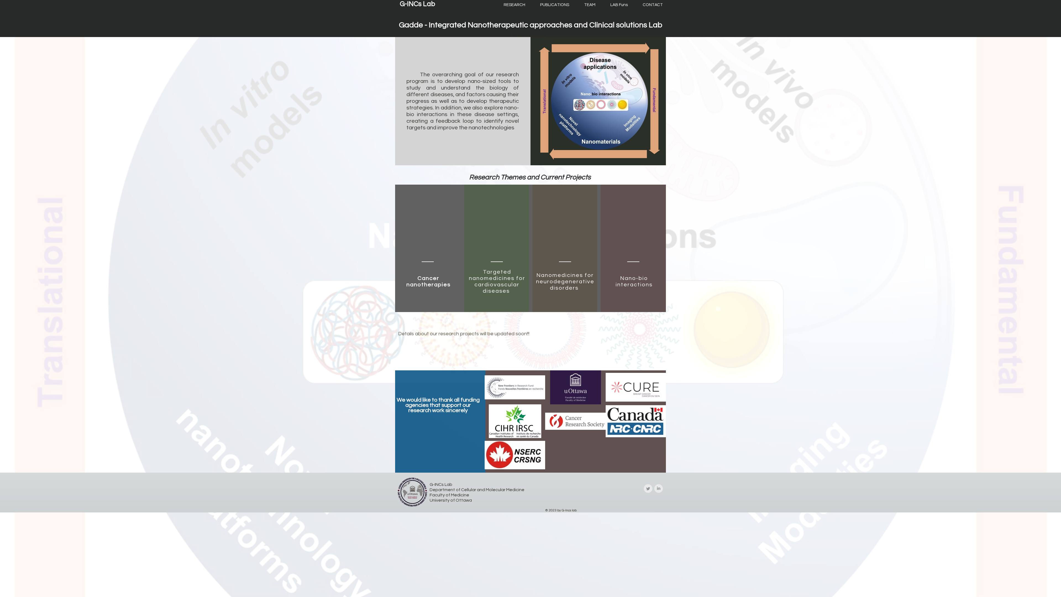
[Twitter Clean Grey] (648, 488)
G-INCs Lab (417, 3)
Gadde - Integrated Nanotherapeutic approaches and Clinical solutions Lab (530, 25)
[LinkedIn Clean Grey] (658, 488)
